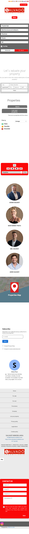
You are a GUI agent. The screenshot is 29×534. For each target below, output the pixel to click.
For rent (14, 401)
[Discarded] (14, 129)
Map (2, 459)
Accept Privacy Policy (9, 346)
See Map (5, 46)
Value (14, 90)
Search (22, 50)
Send (5, 341)
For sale (14, 396)
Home (14, 391)
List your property (14, 111)
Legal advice (15, 426)
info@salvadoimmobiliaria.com (14, 437)
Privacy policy (14, 421)
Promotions (14, 406)
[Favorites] (14, 126)
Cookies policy (14, 431)
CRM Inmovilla (11, 527)
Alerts (17, 107)
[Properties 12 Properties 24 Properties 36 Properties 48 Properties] (12, 172)
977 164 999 (15, 441)
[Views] (14, 124)
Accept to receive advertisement (12, 349)
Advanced (7, 50)
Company (14, 411)
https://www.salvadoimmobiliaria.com (14, 439)
